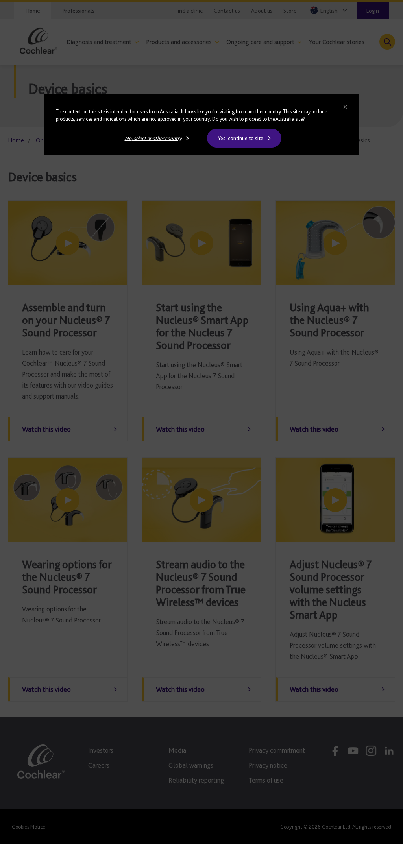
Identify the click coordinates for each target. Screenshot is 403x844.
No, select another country (153, 138)
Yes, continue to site (240, 138)
